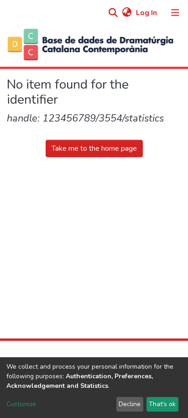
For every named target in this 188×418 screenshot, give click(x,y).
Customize (21, 404)
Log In (147, 13)
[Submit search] (113, 13)
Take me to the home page (94, 148)
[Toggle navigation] (175, 13)
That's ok (162, 404)
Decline (130, 404)
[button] (126, 12)
